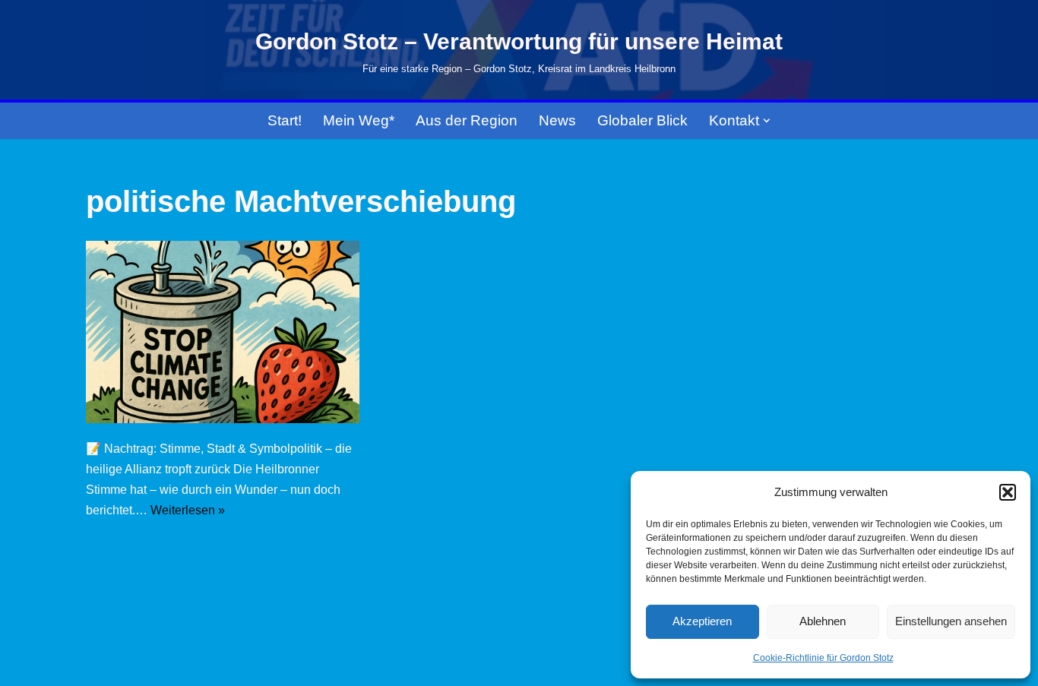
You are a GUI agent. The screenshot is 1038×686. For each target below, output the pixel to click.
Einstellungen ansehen (951, 621)
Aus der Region (466, 120)
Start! (284, 120)
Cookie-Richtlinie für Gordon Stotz (823, 658)
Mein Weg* (358, 120)
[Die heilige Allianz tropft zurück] (222, 332)
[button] (1007, 492)
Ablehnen (822, 621)
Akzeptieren (702, 621)
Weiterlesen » (187, 510)
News (557, 120)
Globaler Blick (642, 120)
